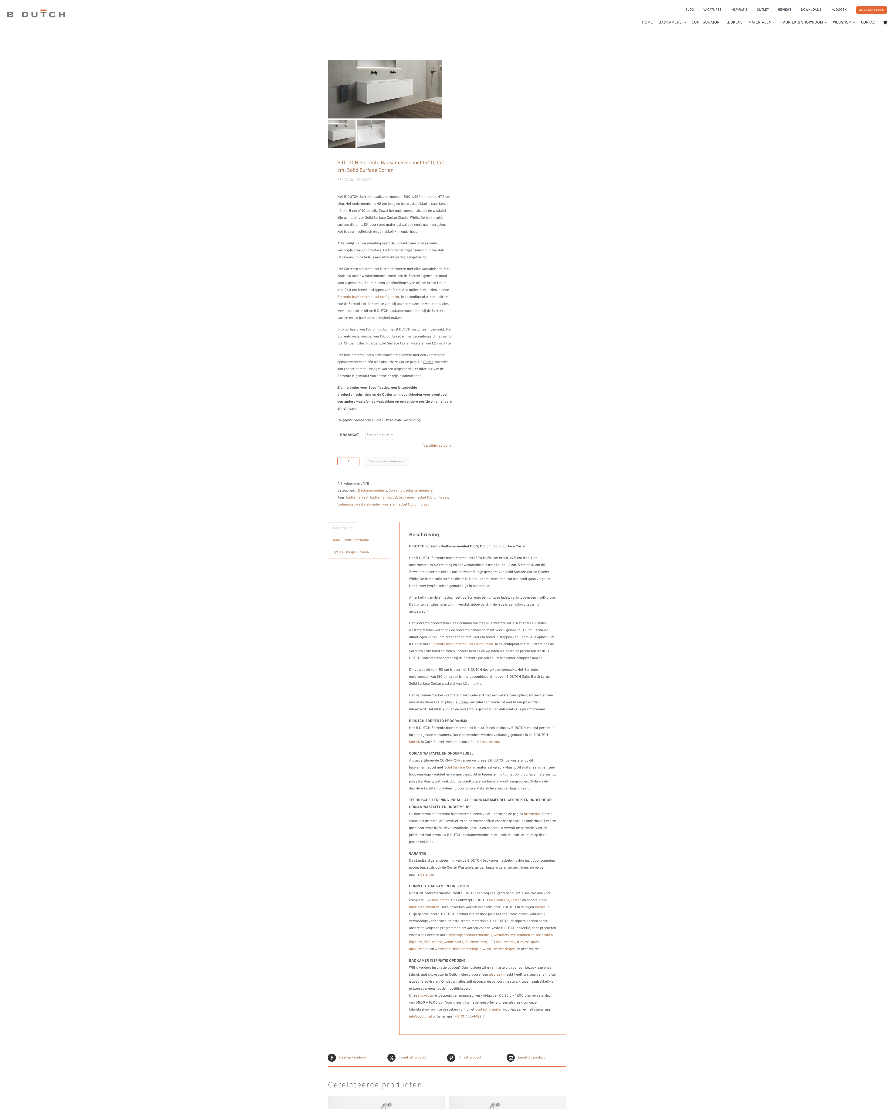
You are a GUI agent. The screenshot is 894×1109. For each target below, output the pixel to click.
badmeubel (345, 504)
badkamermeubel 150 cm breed (423, 498)
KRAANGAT (349, 435)
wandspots (443, 949)
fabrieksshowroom (485, 742)
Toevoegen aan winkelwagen (386, 461)
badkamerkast (357, 498)
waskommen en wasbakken (531, 935)
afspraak (495, 975)
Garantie (427, 875)
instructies (532, 814)
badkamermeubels (478, 935)
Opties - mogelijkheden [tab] (351, 552)
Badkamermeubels (372, 491)
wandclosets (453, 942)
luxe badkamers (437, 900)
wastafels (501, 935)
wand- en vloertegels (499, 949)
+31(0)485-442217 (469, 1017)
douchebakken (476, 942)
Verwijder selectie (437, 446)
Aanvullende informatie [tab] (351, 540)
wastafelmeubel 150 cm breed (405, 504)
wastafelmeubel (368, 504)
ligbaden (415, 942)
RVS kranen (433, 942)
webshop (455, 935)
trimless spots (528, 942)
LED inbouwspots (502, 942)
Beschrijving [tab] (342, 528)
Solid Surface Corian (460, 767)
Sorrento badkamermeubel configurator (368, 297)
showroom (426, 996)
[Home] (65, 15)
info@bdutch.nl (420, 1017)
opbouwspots (419, 949)
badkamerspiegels (467, 949)
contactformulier (488, 1010)
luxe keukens (499, 900)
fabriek (414, 742)
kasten (516, 900)
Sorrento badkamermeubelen (411, 491)
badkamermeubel (383, 498)
